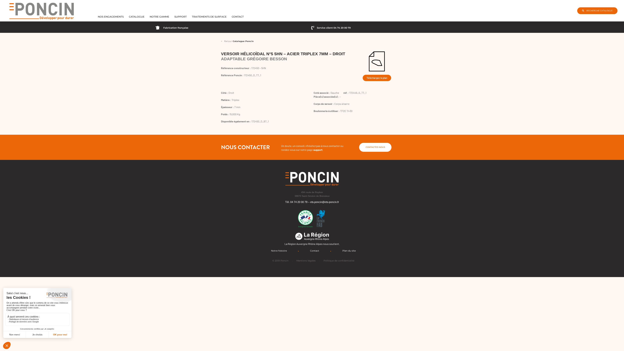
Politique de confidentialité (339, 260)
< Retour (237, 41)
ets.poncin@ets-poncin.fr (324, 202)
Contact (314, 250)
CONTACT (238, 16)
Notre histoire (279, 250)
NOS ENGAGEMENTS (111, 16)
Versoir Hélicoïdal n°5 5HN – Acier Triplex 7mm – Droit (283, 54)
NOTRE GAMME (159, 16)
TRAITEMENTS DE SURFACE (209, 16)
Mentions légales (306, 260)
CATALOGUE (136, 16)
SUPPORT (180, 16)
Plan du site (349, 250)
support (317, 149)
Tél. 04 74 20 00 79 (296, 202)
